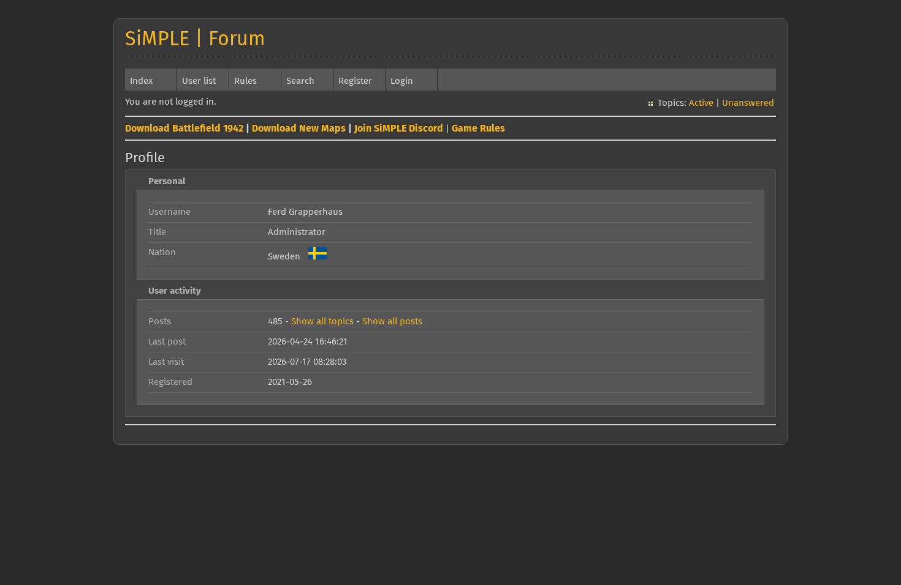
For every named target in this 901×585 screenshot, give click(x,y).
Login (401, 81)
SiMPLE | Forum (195, 40)
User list (199, 81)
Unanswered (748, 103)
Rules (245, 81)
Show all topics (322, 321)
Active (701, 103)
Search (300, 81)
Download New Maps (299, 128)
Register (355, 81)
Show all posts (392, 321)
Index (141, 81)
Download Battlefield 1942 (184, 128)
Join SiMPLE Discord (398, 128)
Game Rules (478, 128)
